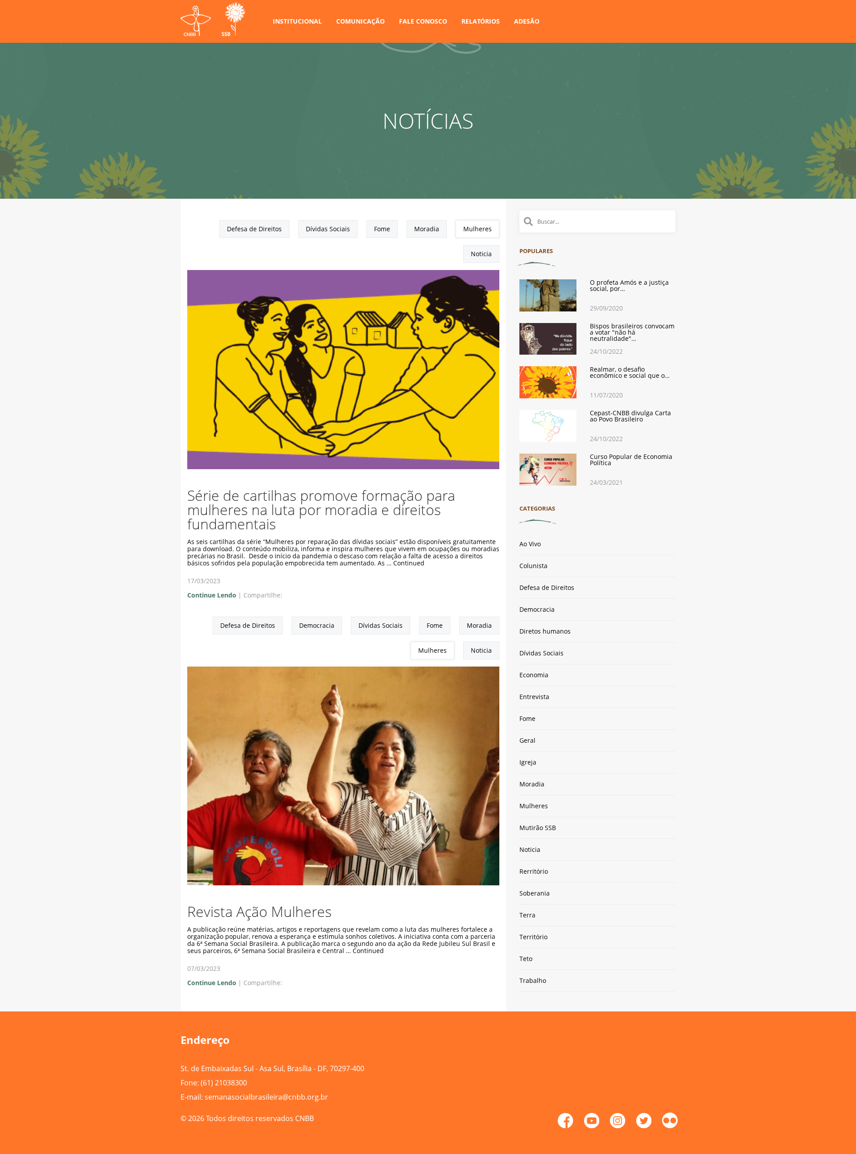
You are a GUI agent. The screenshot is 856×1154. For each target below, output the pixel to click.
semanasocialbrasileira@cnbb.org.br (266, 1097)
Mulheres (477, 229)
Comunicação (360, 21)
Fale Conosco (423, 21)
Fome (382, 229)
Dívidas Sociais (328, 229)
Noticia (481, 254)
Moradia (426, 229)
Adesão (526, 21)
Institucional (297, 21)
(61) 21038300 (224, 1083)
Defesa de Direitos (254, 229)
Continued (408, 563)
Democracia (316, 625)
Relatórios (480, 21)
